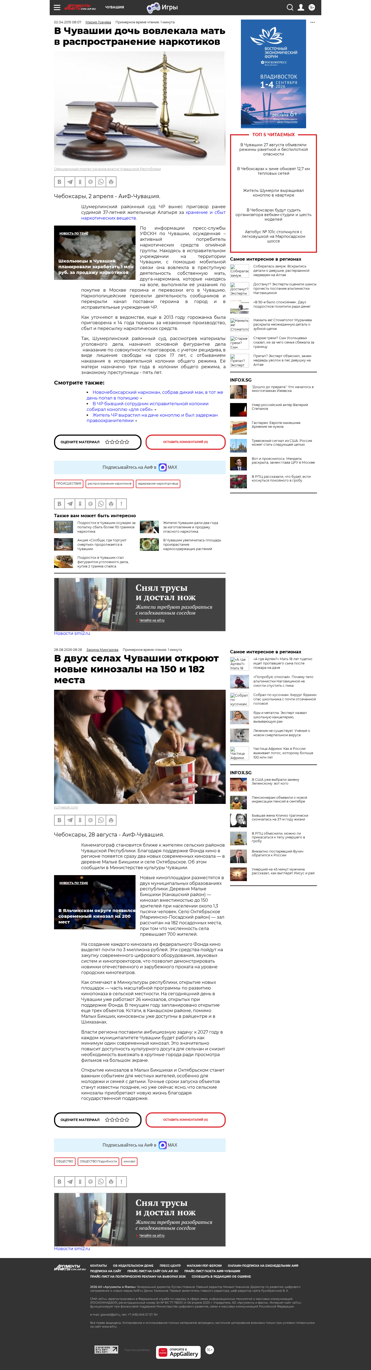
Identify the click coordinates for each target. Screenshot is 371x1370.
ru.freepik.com (66, 807)
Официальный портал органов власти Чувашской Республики (107, 169)
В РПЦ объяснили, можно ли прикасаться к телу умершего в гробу (278, 837)
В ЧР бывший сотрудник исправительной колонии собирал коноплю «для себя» (148, 406)
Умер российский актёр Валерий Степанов (280, 407)
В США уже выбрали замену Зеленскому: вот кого (275, 781)
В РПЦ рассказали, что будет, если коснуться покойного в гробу (281, 478)
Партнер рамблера (137, 1350)
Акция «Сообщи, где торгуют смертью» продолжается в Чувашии (102, 544)
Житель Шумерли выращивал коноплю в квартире (273, 193)
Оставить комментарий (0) (185, 442)
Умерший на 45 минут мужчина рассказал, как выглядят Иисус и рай (283, 871)
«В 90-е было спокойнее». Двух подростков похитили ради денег (282, 304)
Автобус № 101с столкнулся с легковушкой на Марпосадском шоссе (273, 237)
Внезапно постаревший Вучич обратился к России (277, 853)
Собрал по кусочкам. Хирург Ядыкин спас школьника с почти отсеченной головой (284, 699)
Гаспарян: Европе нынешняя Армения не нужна (276, 425)
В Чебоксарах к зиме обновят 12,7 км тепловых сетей (273, 171)
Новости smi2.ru (72, 633)
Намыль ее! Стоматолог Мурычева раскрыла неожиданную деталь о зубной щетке (282, 324)
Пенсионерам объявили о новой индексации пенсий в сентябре (279, 799)
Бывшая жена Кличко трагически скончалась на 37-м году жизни (280, 817)
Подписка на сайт (105, 1271)
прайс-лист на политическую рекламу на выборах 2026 (138, 1276)
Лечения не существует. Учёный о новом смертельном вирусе (281, 733)
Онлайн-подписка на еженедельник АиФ (263, 1266)
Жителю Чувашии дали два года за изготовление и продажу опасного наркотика (190, 527)
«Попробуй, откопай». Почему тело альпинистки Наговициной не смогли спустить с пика (283, 681)
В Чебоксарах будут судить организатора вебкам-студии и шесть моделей (273, 215)
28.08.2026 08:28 (68, 650)
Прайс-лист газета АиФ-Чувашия (212, 1271)
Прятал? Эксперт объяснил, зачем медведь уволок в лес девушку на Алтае (282, 360)
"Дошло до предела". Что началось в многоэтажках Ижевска (283, 389)
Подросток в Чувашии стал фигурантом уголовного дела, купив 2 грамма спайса (103, 562)
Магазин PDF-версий (204, 1266)
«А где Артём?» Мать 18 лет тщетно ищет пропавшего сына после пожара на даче (282, 663)
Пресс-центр (170, 1266)
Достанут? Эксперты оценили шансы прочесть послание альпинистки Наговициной (284, 288)
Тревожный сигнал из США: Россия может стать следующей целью (282, 443)
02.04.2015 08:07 (67, 22)
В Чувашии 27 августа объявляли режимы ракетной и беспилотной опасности (273, 150)
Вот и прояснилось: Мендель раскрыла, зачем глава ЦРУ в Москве (283, 460)
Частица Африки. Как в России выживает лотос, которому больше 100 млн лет (283, 753)
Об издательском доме (133, 1266)
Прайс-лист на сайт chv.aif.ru (152, 1271)
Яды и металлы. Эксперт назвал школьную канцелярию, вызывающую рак (280, 717)
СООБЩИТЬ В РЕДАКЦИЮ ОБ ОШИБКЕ (221, 1276)
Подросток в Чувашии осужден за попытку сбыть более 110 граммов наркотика (106, 527)
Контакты (98, 1266)
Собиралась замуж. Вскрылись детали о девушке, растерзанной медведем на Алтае (281, 270)
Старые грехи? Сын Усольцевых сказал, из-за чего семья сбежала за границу (283, 342)
